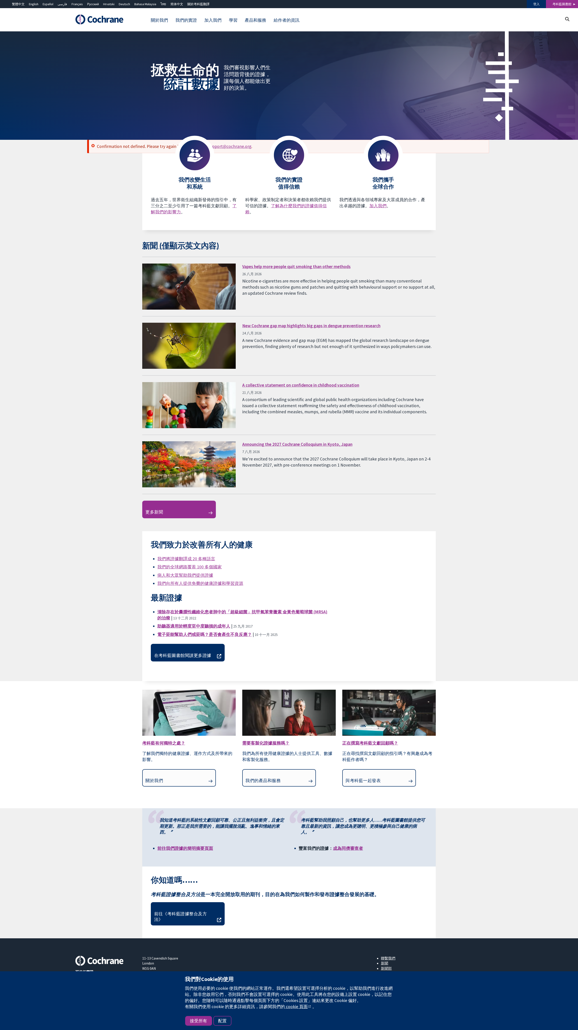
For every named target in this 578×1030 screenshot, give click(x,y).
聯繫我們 (388, 958)
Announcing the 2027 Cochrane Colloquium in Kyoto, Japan (297, 444)
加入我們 (378, 205)
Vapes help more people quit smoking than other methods (296, 266)
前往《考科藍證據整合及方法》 (180, 916)
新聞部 (386, 968)
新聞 (384, 963)
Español (48, 4)
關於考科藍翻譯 (198, 4)
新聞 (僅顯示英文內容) (180, 245)
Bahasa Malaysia (145, 4)
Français (77, 4)
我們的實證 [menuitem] (186, 20)
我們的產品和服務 (263, 780)
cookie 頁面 (296, 1006)
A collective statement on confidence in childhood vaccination (300, 385)
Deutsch (124, 4)
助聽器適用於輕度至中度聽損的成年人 (193, 626)
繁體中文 (18, 4)
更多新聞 (154, 512)
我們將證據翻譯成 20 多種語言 (186, 558)
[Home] (105, 20)
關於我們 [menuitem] (159, 20)
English (33, 4)
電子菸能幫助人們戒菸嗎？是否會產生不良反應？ (204, 634)
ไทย (163, 4)
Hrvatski (108, 4)
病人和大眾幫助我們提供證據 (185, 575)
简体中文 (176, 4)
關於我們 (154, 780)
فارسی (62, 4)
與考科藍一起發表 (363, 780)
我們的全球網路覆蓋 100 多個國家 (189, 567)
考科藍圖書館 (561, 4)
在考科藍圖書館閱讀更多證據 (182, 655)
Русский (93, 4)
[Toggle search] (567, 19)
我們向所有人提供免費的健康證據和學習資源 (200, 583)
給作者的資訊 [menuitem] (286, 20)
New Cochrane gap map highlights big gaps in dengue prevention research (311, 325)
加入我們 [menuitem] (212, 20)
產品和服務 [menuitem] (255, 20)
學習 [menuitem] (233, 20)
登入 (536, 4)
